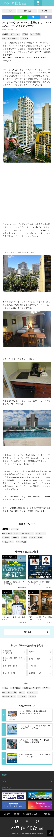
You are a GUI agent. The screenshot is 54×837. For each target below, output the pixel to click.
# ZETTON (5, 529)
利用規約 (47, 814)
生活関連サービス (35, 673)
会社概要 (6, 814)
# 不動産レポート (8, 542)
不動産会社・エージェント (8, 652)
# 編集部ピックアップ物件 (11, 34)
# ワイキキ (24, 38)
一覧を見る (27, 11)
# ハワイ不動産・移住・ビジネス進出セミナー (17, 533)
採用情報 (16, 814)
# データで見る (21, 542)
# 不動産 (25, 34)
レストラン (33, 666)
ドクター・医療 (34, 659)
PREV (9, 11)
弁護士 (31, 652)
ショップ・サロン (9, 673)
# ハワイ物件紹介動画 (9, 692)
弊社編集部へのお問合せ (32, 814)
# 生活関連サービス (8, 696)
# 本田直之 (15, 538)
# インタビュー (41, 533)
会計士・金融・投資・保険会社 (12, 659)
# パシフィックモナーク (10, 38)
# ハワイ (22, 692)
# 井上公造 (5, 538)
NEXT (44, 11)
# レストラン (22, 696)
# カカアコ (32, 696)
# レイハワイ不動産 (35, 538)
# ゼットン (15, 529)
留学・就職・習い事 (10, 666)
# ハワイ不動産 (35, 34)
